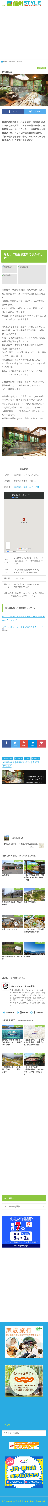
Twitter (25, 1012)
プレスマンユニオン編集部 (22, 986)
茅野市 (36, 758)
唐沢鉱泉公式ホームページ (25, 487)
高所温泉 (8, 766)
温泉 (28, 758)
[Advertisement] (24, 33)
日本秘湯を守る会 (24, 762)
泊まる (19, 758)
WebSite (11, 1012)
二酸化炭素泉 (9, 762)
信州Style (21, 1501)
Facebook (39, 1012)
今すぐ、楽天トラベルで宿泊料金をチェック (22, 627)
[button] (9, 269)
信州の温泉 (9, 758)
